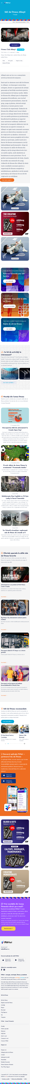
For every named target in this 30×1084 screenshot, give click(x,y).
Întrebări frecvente (5, 1062)
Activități (3, 1005)
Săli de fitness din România (21, 22)
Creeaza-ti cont (4, 1038)
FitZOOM (3, 1033)
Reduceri (3, 1031)
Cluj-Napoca (4, 1012)
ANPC (25, 1079)
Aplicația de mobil (5, 1057)
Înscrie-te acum (8, 928)
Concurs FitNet (4, 1041)
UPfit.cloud (25, 1074)
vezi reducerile (9, 281)
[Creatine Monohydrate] (15, 882)
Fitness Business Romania (7, 1064)
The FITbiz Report (5, 1067)
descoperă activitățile (9, 306)
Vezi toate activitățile (8, 382)
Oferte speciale (4, 1028)
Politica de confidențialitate (16, 1079)
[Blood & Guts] (15, 831)
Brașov (2, 1007)
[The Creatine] (15, 224)
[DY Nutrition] (15, 856)
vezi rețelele (9, 329)
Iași (2, 1015)
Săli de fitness (4, 1000)
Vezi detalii (15, 45)
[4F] (15, 198)
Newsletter (3, 1059)
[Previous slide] (5, 743)
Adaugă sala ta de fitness (7, 1052)
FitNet (14, 22)
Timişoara (22, 1076)
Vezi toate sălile (7, 721)
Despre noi (3, 1050)
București (3, 1010)
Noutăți (2, 1026)
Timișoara (3, 1017)
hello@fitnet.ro (5, 949)
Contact (3, 1055)
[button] (9, 743)
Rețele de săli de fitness (6, 1002)
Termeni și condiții (5, 1079)
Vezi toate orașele (6, 180)
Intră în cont (4, 1036)
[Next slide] (24, 743)
